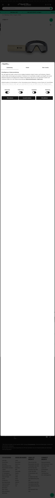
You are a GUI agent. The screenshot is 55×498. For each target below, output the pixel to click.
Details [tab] (27, 67)
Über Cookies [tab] (45, 67)
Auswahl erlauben (27, 98)
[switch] (21, 92)
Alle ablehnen (44, 98)
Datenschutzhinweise (31, 79)
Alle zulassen (10, 98)
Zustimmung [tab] (10, 67)
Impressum (40, 79)
